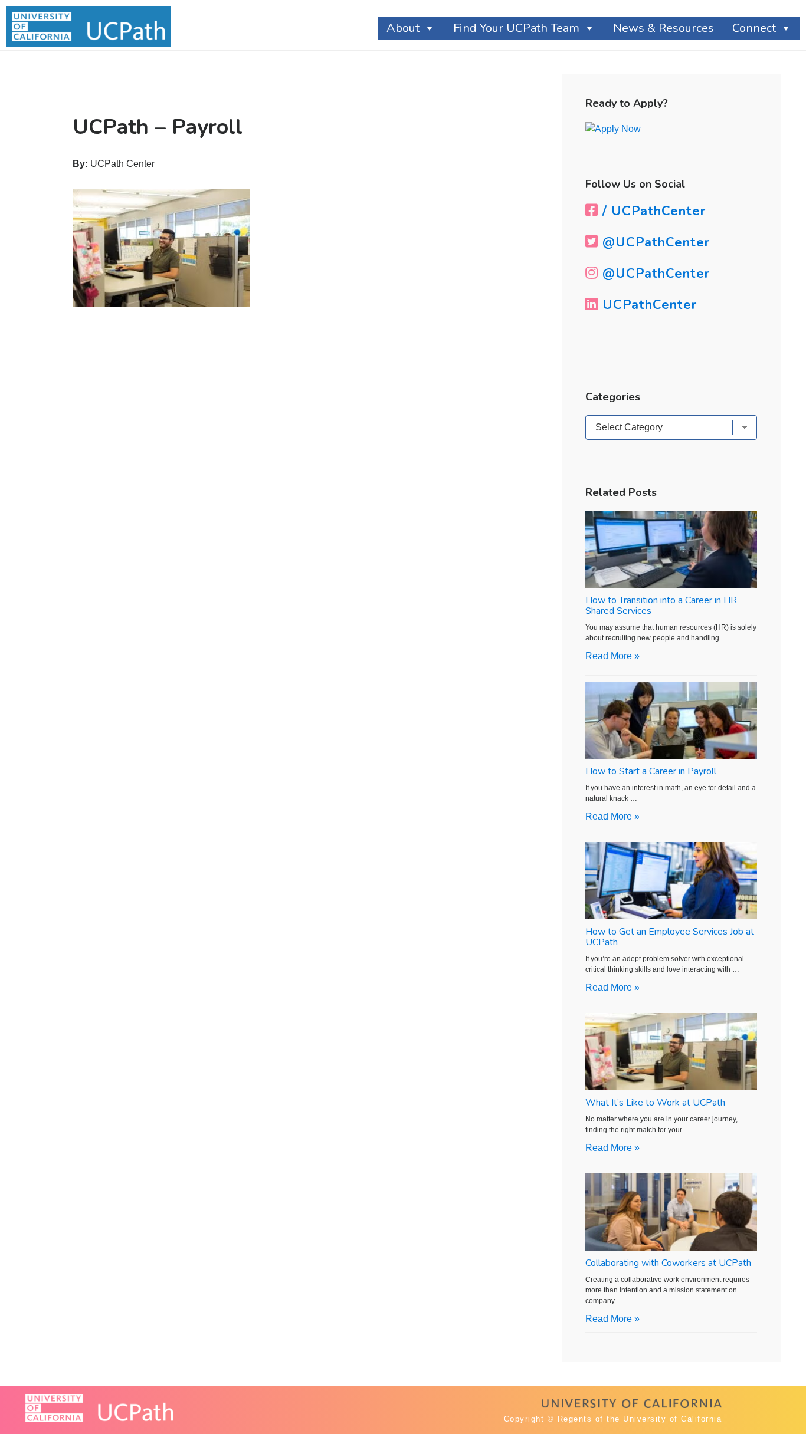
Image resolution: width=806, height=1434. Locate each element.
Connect (754, 28)
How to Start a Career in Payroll (650, 771)
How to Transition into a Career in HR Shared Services (661, 605)
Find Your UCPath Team (516, 28)
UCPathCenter (647, 305)
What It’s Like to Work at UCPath (655, 1102)
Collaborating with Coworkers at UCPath (668, 1263)
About (403, 28)
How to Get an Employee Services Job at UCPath (669, 937)
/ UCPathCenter (652, 211)
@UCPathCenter (654, 242)
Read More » (612, 656)
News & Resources (663, 28)
